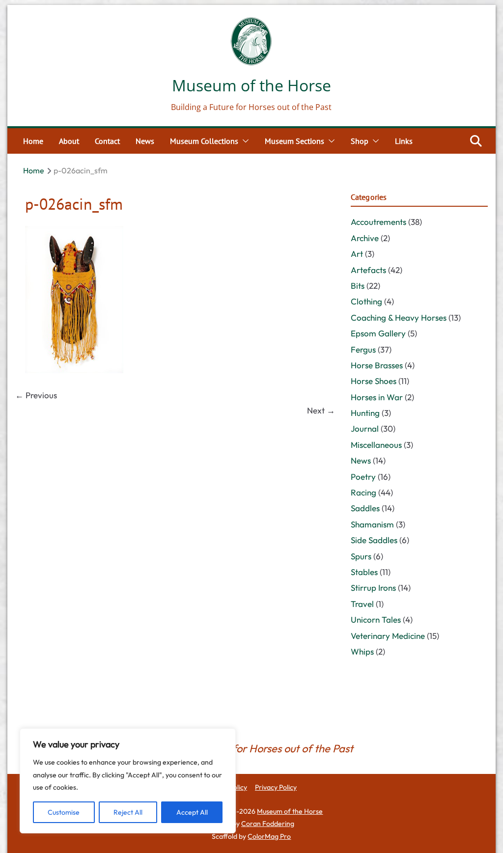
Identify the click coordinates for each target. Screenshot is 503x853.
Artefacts (368, 270)
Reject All (127, 812)
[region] (128, 780)
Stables (364, 572)
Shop (359, 141)
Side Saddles (374, 540)
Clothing (366, 301)
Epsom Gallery (378, 333)
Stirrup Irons (373, 587)
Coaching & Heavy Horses (399, 317)
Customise (64, 812)
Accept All (192, 812)
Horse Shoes (373, 381)
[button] (243, 141)
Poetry (363, 476)
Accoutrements (378, 222)
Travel (362, 604)
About (69, 141)
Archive (365, 238)
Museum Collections (204, 141)
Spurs (361, 556)
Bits (357, 285)
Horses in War (377, 397)
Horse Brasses (377, 365)
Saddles (365, 508)
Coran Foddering (267, 823)
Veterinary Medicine (388, 636)
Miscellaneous (376, 445)
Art (357, 253)
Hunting (365, 413)
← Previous (36, 395)
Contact (107, 141)
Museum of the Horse (251, 85)
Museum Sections (294, 141)
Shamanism (372, 524)
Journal (365, 428)
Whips (362, 651)
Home (33, 141)
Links (404, 141)
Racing (363, 492)
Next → (321, 410)
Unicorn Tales (376, 619)
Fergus (363, 349)
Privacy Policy (276, 787)
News (145, 141)
